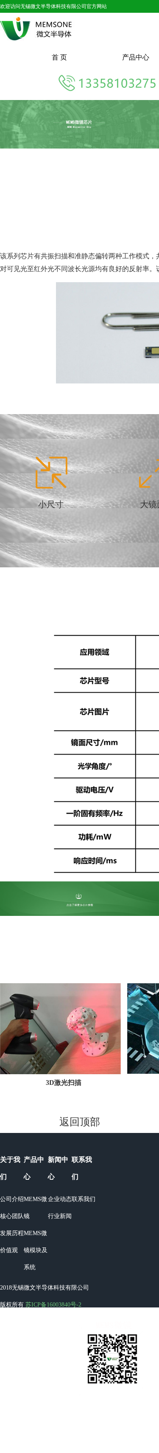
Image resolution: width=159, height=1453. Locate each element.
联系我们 (83, 1199)
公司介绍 (12, 1199)
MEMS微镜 (35, 1207)
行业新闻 (60, 1216)
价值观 (9, 1250)
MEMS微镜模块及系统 (35, 1250)
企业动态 (60, 1199)
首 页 (59, 57)
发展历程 (12, 1233)
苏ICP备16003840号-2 (53, 1304)
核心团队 (12, 1216)
